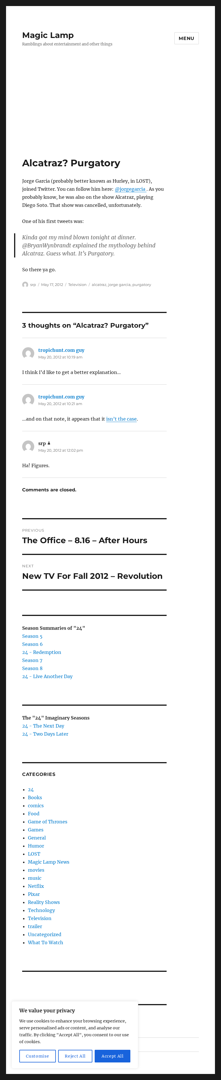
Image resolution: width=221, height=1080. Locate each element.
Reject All (75, 1056)
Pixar (34, 894)
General (37, 838)
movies (36, 870)
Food (33, 813)
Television (77, 284)
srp (33, 284)
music (34, 878)
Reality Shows (44, 902)
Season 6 (32, 644)
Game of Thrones (47, 822)
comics (36, 805)
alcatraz (99, 284)
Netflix (36, 886)
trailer (35, 926)
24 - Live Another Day (47, 676)
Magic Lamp (48, 35)
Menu (187, 38)
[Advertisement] (111, 114)
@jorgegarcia (130, 189)
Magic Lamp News (48, 862)
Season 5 (32, 636)
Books (35, 797)
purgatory (141, 284)
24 (31, 789)
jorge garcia (119, 284)
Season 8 (32, 668)
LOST (34, 854)
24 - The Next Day (43, 726)
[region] (75, 1034)
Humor (36, 846)
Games (35, 830)
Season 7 (32, 660)
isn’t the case (121, 419)
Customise (37, 1056)
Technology (41, 910)
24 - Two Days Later (45, 734)
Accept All (113, 1056)
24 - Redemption (41, 652)
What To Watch (45, 942)
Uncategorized (44, 934)
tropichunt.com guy (61, 350)
